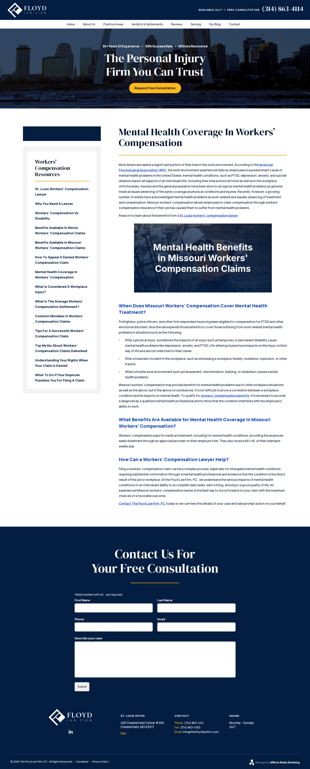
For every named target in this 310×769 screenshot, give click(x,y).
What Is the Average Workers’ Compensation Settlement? (59, 304)
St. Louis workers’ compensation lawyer (209, 215)
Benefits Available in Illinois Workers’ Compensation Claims (60, 230)
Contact (234, 24)
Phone (80, 619)
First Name (83, 600)
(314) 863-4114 (282, 8)
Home (71, 24)
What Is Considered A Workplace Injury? (61, 289)
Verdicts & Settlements (147, 24)
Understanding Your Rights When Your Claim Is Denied (61, 363)
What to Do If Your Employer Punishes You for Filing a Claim (59, 377)
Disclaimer (82, 761)
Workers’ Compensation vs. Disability (57, 215)
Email (162, 619)
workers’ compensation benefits (225, 396)
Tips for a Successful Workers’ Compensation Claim (59, 333)
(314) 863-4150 (190, 727)
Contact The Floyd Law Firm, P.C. (142, 503)
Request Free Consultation (155, 88)
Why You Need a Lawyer (54, 203)
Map (123, 733)
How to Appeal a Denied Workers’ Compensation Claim (62, 260)
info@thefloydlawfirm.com (201, 732)
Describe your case (89, 638)
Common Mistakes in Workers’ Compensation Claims (59, 319)
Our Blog (215, 24)
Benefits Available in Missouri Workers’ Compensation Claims (60, 245)
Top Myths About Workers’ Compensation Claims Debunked (61, 348)
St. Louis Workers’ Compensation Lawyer (61, 191)
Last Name (165, 600)
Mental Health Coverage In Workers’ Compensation (56, 274)
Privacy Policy (100, 761)
